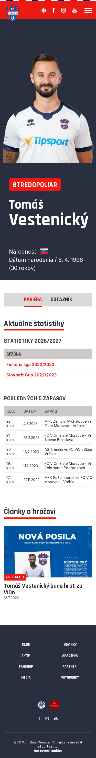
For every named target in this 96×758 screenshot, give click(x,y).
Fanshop (26, 666)
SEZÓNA (13, 354)
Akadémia (70, 655)
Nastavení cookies (48, 751)
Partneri (70, 666)
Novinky (70, 644)
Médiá (26, 677)
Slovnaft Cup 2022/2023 (31, 374)
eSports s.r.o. (48, 746)
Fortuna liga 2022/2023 (30, 364)
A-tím (26, 655)
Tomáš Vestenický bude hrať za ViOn (43, 589)
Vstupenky (70, 677)
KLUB (26, 644)
